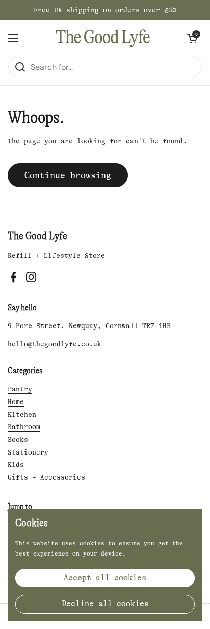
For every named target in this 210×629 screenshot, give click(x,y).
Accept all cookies (105, 577)
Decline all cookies (105, 603)
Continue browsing (67, 175)
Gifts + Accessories (46, 477)
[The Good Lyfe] (102, 38)
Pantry (20, 389)
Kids (16, 464)
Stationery (28, 452)
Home (16, 402)
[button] (192, 38)
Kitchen (22, 414)
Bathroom (24, 427)
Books (18, 439)
